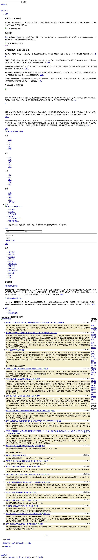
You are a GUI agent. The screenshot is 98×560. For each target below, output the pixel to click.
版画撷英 (11, 273)
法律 (9, 182)
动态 (6, 204)
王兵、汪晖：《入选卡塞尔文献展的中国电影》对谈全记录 (25, 474)
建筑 (9, 164)
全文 (75, 100)
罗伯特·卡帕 (12, 264)
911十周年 (27, 543)
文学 (9, 142)
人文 (9, 140)
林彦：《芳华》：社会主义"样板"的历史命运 (20, 446)
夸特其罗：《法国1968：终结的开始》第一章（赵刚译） (24, 461)
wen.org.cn (4, 10)
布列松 (10, 261)
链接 (6, 308)
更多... (10, 277)
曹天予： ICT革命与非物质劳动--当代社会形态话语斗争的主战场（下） (30, 323)
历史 (9, 147)
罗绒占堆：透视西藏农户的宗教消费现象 (19, 506)
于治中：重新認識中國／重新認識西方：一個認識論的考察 (25, 482)
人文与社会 (39, 557)
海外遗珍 (11, 257)
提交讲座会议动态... (15, 219)
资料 (9, 197)
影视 (9, 160)
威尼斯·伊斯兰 (13, 271)
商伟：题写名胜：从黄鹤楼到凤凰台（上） (20, 396)
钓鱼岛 (13, 543)
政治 (9, 177)
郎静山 (10, 275)
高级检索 (4, 4)
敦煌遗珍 (11, 252)
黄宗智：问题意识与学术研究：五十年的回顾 (21, 466)
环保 (9, 195)
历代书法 (11, 259)
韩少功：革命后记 (93, 345)
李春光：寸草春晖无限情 (14, 455)
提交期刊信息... (13, 221)
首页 (6, 14)
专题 (6, 46)
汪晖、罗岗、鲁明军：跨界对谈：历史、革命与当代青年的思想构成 (93, 363)
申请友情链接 (13, 313)
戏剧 (9, 162)
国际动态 (11, 212)
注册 (6, 37)
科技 (9, 193)
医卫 (9, 184)
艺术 (46, 369)
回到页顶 (4, 555)
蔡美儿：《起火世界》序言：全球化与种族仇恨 (94, 332)
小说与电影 (19, 543)
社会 (9, 175)
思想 (9, 144)
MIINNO (11, 557)
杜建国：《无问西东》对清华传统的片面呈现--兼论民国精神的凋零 (28, 411)
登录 (6, 228)
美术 (9, 157)
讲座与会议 (12, 214)
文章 (6, 129)
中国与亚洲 (6, 543)
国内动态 (11, 209)
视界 (6, 244)
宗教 (9, 149)
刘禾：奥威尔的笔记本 (13, 350)
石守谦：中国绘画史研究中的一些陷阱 (19, 492)
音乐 (9, 167)
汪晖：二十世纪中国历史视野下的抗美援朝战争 (22, 524)
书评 (9, 200)
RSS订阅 (8, 546)
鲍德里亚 (11, 268)
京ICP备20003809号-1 (22, 557)
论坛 (16, 37)
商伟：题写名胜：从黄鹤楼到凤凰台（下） (20, 379)
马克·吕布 (11, 266)
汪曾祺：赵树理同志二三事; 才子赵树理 (19, 500)
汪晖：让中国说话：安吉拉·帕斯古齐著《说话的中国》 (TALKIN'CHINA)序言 (32, 421)
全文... (49, 62)
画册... (62, 294)
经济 (9, 180)
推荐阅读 (11, 202)
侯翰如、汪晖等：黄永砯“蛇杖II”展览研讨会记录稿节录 (24, 369)
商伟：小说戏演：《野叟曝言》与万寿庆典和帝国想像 (24, 514)
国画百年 (11, 254)
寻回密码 (9, 240)
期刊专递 (11, 216)
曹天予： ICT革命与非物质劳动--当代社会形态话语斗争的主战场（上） (30, 333)
